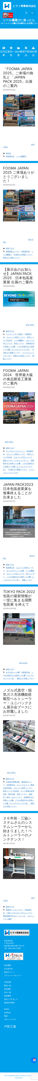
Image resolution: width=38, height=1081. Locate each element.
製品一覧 (7, 986)
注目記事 (7, 982)
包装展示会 (10, 156)
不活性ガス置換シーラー (22, 255)
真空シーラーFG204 (11, 791)
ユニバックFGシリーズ (23, 457)
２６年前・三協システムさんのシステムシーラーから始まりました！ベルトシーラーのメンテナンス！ (17, 828)
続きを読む (30, 325)
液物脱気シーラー (13, 252)
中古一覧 (7, 992)
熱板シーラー (27, 580)
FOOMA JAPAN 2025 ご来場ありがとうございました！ (18, 174)
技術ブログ (10, 248)
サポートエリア (10, 1019)
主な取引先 (8, 969)
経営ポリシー (9, 972)
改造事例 (7, 996)
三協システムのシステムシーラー (19, 913)
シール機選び (21, 156)
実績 (5, 1016)
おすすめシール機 (13, 672)
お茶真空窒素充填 (13, 782)
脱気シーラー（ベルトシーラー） (16, 460)
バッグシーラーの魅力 (14, 334)
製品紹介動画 (9, 1003)
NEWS (8, 153)
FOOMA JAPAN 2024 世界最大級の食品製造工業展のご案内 (18, 376)
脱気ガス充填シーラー (11, 258)
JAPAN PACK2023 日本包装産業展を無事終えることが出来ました (20, 490)
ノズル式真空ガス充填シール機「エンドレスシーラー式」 (18, 466)
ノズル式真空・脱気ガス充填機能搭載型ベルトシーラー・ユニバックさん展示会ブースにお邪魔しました (17, 700)
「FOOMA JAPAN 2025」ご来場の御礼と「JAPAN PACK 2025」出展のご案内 (18, 77)
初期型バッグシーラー (14, 910)
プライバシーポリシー (12, 976)
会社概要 (7, 965)
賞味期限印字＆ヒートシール (14, 916)
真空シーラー (19, 343)
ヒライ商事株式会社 (24, 5)
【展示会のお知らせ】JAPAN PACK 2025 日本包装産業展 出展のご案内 (18, 275)
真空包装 (11, 794)
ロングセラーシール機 (15, 571)
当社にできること (11, 999)
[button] (26, 13)
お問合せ (7, 1013)
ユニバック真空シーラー (15, 337)
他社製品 (7, 989)
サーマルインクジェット (15, 451)
